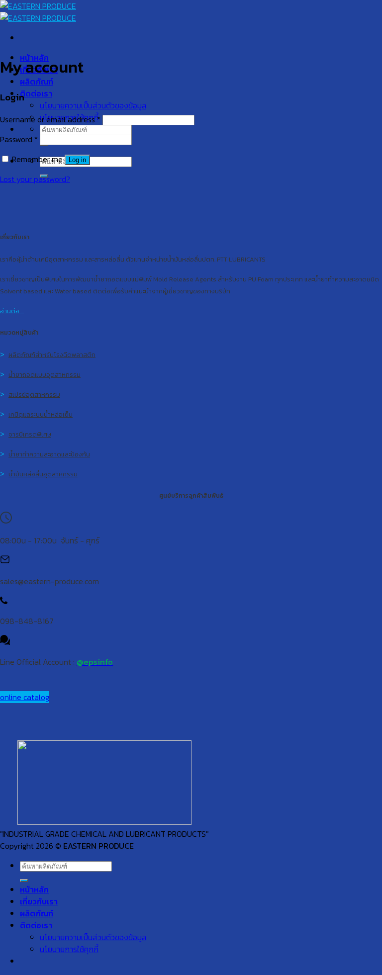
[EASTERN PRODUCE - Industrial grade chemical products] (38, 12)
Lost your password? (35, 179)
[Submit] (24, 880)
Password (19, 139)
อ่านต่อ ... (12, 311)
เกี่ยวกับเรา (39, 901)
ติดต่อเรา (36, 93)
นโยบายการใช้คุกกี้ (69, 949)
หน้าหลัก (34, 889)
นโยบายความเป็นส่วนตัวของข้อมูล (93, 105)
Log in (77, 160)
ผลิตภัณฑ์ (36, 82)
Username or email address (50, 119)
